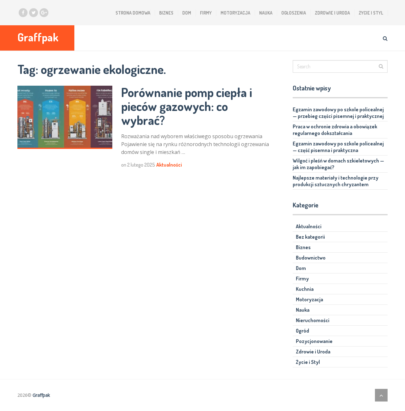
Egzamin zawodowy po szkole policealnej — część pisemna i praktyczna (338, 146)
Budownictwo (311, 258)
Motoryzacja (235, 12)
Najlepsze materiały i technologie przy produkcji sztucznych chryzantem (335, 181)
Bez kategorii (310, 237)
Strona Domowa (132, 12)
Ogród (302, 331)
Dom (186, 12)
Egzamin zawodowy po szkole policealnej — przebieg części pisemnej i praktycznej (338, 112)
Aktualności (169, 165)
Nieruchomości (312, 320)
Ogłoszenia (293, 12)
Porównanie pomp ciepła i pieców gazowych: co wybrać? (186, 106)
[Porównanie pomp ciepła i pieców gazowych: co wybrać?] (64, 117)
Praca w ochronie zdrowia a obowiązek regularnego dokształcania (335, 129)
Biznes (166, 12)
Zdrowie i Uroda (332, 12)
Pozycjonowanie (314, 341)
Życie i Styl (371, 12)
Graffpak (38, 37)
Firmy (206, 12)
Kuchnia (305, 289)
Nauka (265, 12)
